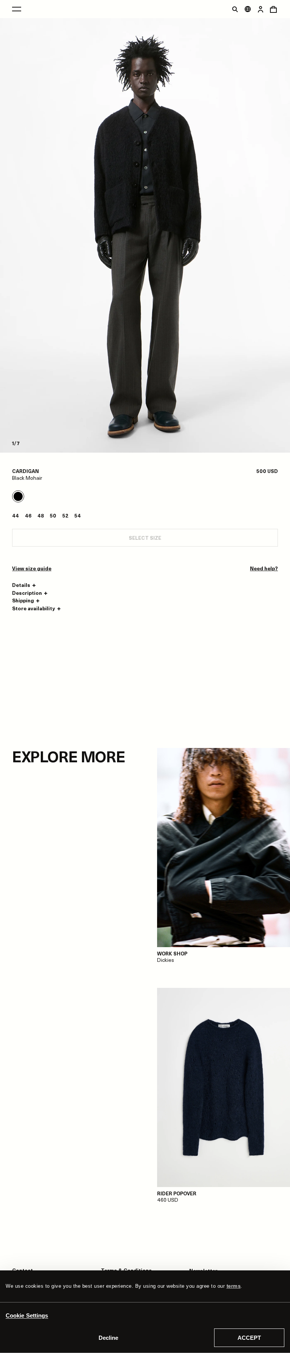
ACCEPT (249, 1338)
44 (15, 515)
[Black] (18, 496)
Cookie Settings (27, 1315)
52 (65, 515)
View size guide (31, 568)
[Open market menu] (247, 9)
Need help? (264, 568)
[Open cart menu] (273, 9)
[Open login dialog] (260, 9)
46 (28, 515)
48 (40, 515)
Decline (108, 1338)
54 (77, 515)
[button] (25, 585)
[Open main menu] (16, 9)
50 (53, 515)
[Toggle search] (234, 9)
